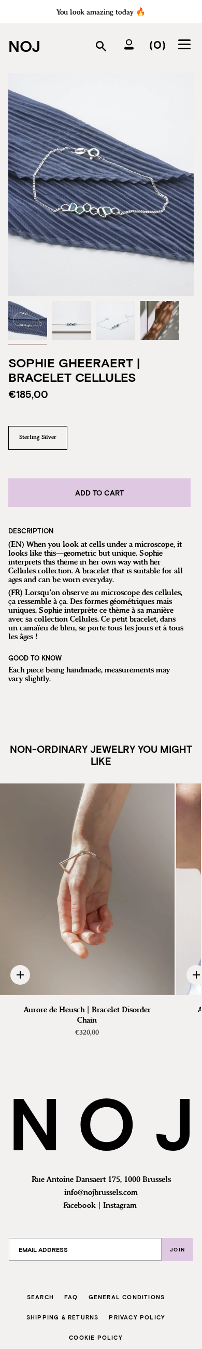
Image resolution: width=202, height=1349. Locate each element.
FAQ (71, 1296)
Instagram (120, 1206)
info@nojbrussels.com (101, 1193)
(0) (157, 44)
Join (177, 1249)
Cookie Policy (96, 1337)
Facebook (79, 1206)
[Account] (129, 44)
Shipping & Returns (62, 1317)
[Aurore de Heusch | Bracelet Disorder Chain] (87, 889)
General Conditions (127, 1296)
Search (40, 1296)
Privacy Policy (137, 1317)
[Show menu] (186, 44)
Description (30, 531)
